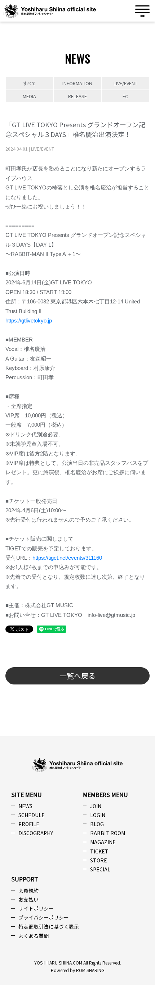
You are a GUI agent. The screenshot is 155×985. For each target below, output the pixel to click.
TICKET (99, 851)
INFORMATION (77, 83)
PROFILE (28, 824)
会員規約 (28, 890)
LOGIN (97, 815)
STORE (98, 860)
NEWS (25, 806)
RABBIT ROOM (107, 833)
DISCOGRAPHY (35, 833)
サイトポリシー (36, 908)
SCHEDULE (31, 815)
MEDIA (29, 96)
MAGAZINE (103, 842)
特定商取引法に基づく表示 (48, 926)
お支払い (28, 899)
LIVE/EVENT (125, 83)
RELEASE (77, 96)
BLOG (97, 824)
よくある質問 (33, 935)
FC (125, 96)
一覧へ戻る (77, 675)
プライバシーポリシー (43, 917)
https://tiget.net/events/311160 (67, 558)
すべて (29, 83)
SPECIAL (100, 869)
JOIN (95, 806)
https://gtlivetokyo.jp (28, 321)
